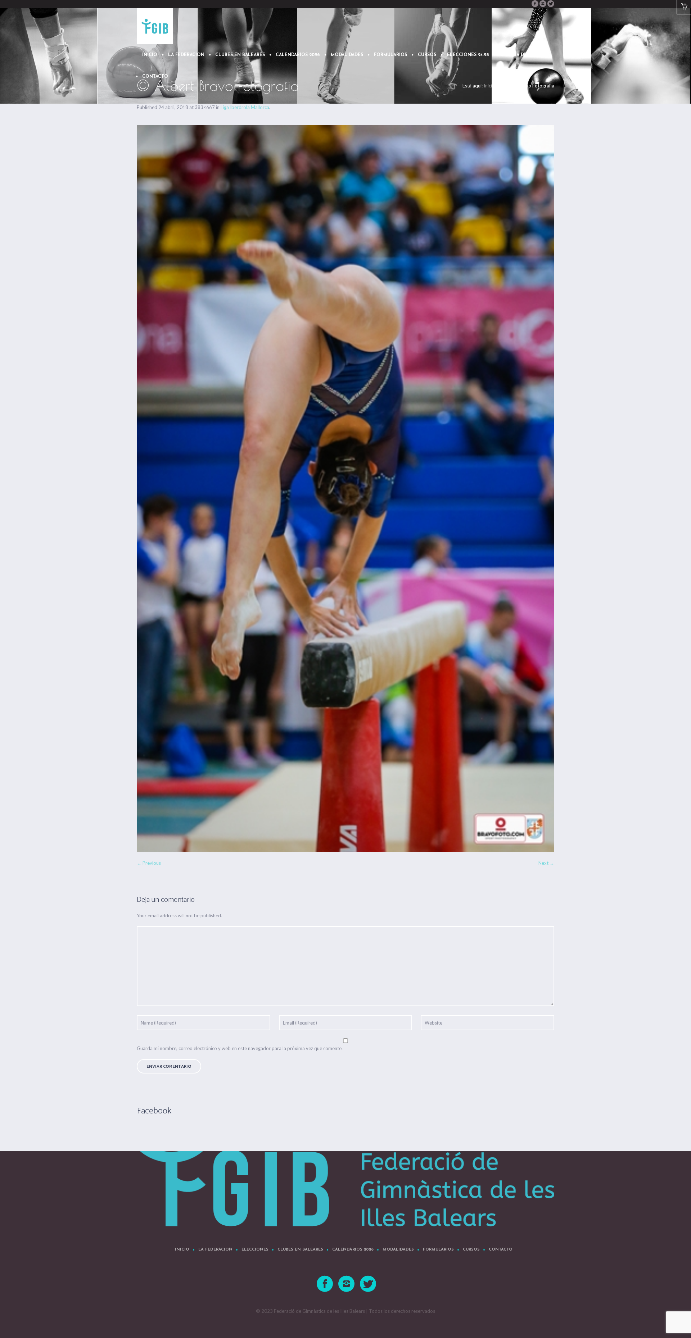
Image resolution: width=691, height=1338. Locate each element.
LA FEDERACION (215, 1250)
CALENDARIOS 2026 (353, 1250)
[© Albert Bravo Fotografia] (345, 488)
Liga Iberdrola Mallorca (245, 107)
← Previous (149, 863)
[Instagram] (542, 3)
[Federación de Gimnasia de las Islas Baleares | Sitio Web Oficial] (345, 1173)
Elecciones (254, 1250)
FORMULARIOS (438, 1250)
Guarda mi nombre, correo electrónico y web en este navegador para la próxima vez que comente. (240, 1048)
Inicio (182, 1250)
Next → (546, 863)
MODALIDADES (398, 1250)
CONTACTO (500, 1250)
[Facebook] (534, 3)
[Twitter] (550, 3)
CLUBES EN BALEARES (300, 1250)
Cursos (471, 1250)
